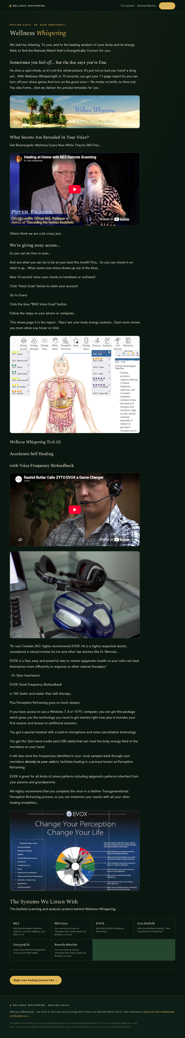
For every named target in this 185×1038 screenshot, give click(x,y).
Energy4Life (29, 948)
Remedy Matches (146, 5)
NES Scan (71, 928)
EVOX (110, 927)
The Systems (127, 5)
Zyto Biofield (153, 927)
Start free (167, 5)
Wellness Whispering (29, 5)
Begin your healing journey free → (36, 980)
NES (29, 928)
